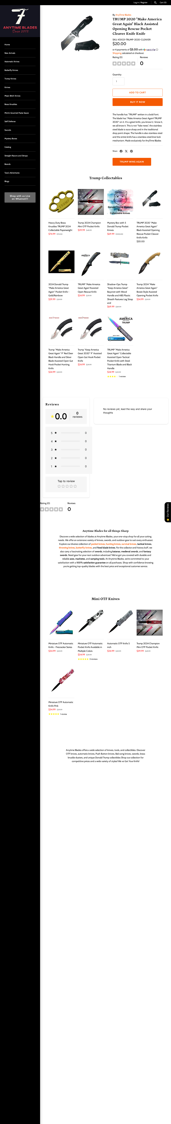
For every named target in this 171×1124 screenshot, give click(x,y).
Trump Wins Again (132, 161)
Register (144, 2)
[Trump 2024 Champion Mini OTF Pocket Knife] (91, 202)
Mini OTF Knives (106, 599)
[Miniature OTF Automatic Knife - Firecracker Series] (61, 623)
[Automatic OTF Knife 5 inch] (120, 623)
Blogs (7, 181)
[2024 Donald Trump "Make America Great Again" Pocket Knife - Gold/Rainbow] (61, 263)
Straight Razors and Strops (16, 156)
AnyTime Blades (123, 14)
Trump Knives (10, 79)
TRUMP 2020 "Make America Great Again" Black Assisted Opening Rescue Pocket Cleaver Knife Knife (148, 230)
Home (7, 44)
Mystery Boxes (11, 138)
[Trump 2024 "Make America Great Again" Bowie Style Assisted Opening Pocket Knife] (150, 263)
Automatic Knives (12, 61)
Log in (136, 2)
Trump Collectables (105, 178)
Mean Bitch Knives (12, 96)
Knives (7, 87)
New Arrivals (10, 53)
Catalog (8, 147)
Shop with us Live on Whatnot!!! (20, 197)
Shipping (117, 53)
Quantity (117, 74)
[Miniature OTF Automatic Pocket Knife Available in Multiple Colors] (91, 623)
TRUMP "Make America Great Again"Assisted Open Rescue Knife (89, 288)
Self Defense (10, 121)
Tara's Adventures (12, 173)
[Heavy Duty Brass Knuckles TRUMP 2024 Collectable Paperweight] (61, 202)
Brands (8, 164)
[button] (138, 49)
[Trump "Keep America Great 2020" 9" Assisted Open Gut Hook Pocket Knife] (91, 329)
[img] (124, 64)
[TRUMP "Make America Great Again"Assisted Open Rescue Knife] (91, 263)
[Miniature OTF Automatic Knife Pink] (61, 681)
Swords (8, 130)
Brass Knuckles (11, 104)
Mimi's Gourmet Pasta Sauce (17, 113)
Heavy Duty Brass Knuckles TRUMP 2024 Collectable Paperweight (60, 226)
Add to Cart (137, 92)
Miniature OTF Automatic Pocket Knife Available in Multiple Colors (90, 647)
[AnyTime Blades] (20, 21)
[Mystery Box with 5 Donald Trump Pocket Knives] (120, 202)
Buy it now (137, 101)
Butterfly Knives (11, 70)
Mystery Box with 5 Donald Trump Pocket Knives (117, 226)
